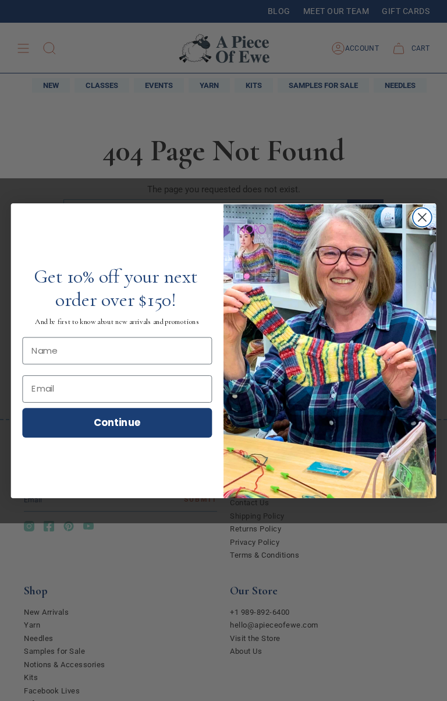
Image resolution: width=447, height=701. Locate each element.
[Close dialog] (422, 217)
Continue (117, 421)
